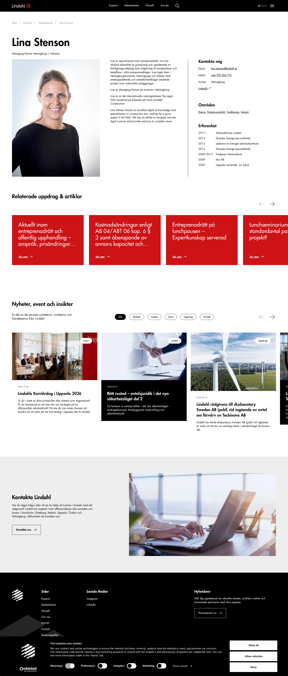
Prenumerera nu (207, 613)
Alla (120, 317)
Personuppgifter (49, 635)
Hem (14, 23)
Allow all (253, 645)
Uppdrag (188, 317)
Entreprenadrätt (216, 112)
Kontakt (27, 23)
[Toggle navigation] (272, 6)
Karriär (165, 5)
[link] (48, 240)
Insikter (154, 317)
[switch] (102, 665)
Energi (202, 112)
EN (265, 6)
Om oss (45, 617)
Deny (253, 667)
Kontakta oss (23, 529)
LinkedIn (203, 88)
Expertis (113, 5)
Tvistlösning (233, 112)
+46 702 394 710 (221, 75)
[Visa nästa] (272, 204)
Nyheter (137, 317)
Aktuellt (150, 5)
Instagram (92, 598)
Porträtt (206, 317)
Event (170, 317)
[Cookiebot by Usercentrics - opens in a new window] (28, 669)
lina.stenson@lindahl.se (224, 68)
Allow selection (253, 656)
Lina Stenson (66, 23)
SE (259, 6)
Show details (180, 665)
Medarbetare (131, 5)
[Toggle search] (177, 6)
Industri (245, 112)
